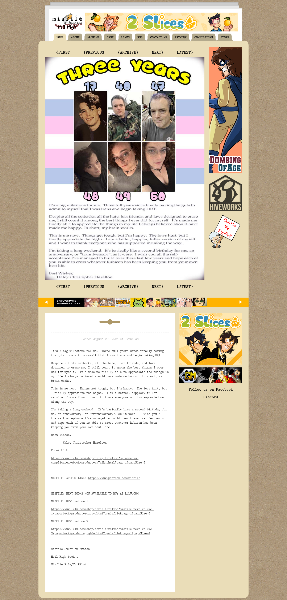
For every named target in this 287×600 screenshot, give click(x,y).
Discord (210, 397)
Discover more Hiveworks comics (68, 302)
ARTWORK (181, 37)
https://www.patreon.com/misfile (114, 478)
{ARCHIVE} (128, 52)
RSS (139, 37)
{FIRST (63, 52)
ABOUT (75, 37)
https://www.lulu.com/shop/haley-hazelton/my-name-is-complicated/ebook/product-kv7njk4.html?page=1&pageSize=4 (98, 460)
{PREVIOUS (93, 52)
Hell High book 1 (64, 556)
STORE (225, 37)
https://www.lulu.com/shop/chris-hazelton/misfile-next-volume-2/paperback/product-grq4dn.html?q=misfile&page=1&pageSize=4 (102, 531)
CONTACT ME (158, 37)
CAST (110, 37)
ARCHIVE (93, 37)
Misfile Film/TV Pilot (68, 564)
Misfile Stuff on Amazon (70, 549)
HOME (60, 37)
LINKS (125, 37)
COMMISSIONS (203, 37)
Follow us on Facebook (211, 389)
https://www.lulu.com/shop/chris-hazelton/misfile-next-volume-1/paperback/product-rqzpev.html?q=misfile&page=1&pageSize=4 (102, 511)
